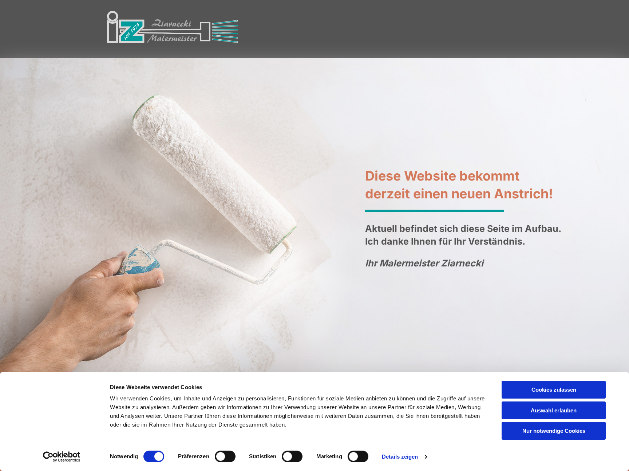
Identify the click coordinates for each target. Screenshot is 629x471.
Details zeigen (400, 457)
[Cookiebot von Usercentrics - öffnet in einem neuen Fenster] (62, 456)
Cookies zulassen (553, 390)
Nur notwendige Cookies (553, 431)
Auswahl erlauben (554, 410)
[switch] (225, 456)
